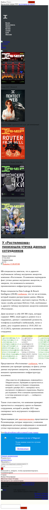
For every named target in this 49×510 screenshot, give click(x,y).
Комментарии (7, 260)
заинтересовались (26, 419)
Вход (46, 3)
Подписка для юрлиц (41, 495)
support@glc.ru (30, 483)
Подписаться (22, 449)
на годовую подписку (27, 4)
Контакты (45, 499)
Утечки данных (32, 432)
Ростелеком (22, 432)
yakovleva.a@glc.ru (28, 484)
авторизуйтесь (6, 460)
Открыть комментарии (9, 456)
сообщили (22, 294)
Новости (15, 432)
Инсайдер (8, 432)
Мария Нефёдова (9, 256)
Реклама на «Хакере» (41, 497)
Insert (23, 508)
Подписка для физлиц (41, 493)
